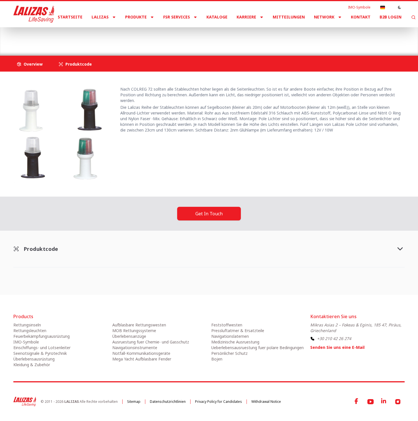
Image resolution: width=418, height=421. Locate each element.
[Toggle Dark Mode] (399, 7)
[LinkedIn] (384, 401)
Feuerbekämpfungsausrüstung (41, 336)
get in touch (209, 213)
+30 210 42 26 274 (334, 338)
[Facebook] (357, 401)
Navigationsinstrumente (134, 347)
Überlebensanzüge (129, 336)
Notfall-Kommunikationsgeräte (141, 353)
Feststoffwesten (226, 325)
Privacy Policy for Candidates (218, 401)
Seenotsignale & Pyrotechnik (40, 353)
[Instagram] (398, 401)
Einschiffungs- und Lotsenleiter (42, 347)
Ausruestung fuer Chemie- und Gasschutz (150, 342)
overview (33, 64)
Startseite (70, 17)
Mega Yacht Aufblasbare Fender (141, 359)
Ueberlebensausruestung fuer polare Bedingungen (257, 347)
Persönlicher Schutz (229, 353)
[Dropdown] (382, 7)
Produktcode (78, 64)
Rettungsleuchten (29, 330)
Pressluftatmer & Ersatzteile (237, 330)
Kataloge (216, 17)
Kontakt (361, 17)
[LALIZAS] (33, 14)
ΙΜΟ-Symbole (359, 7)
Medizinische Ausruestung (235, 342)
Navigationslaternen (88, 36)
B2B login (391, 17)
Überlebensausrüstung (34, 359)
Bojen (216, 359)
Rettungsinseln (27, 325)
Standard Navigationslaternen (146, 36)
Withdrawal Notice (266, 401)
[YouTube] (370, 401)
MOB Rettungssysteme (134, 330)
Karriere (246, 17)
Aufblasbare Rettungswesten (139, 325)
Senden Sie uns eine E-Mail (337, 347)
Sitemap (133, 401)
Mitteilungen (289, 17)
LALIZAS (100, 17)
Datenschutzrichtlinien (168, 401)
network (324, 17)
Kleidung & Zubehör (31, 364)
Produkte (136, 17)
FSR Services (176, 17)
